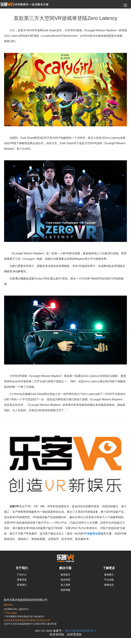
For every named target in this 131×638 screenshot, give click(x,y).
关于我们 (22, 568)
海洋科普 (65, 579)
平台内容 (109, 579)
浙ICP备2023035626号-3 (80, 630)
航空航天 (65, 574)
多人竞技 (65, 584)
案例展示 (109, 574)
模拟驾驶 (65, 590)
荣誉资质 (22, 579)
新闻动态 (109, 584)
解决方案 (65, 568)
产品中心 (22, 574)
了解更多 (109, 568)
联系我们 (22, 584)
